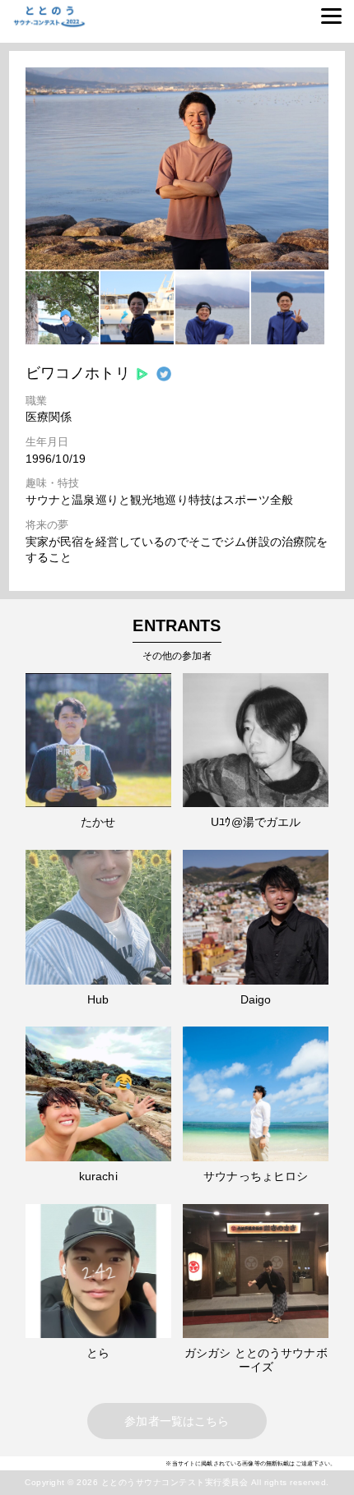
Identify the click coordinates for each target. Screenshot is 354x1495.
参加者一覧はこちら (176, 1421)
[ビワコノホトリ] (177, 265)
